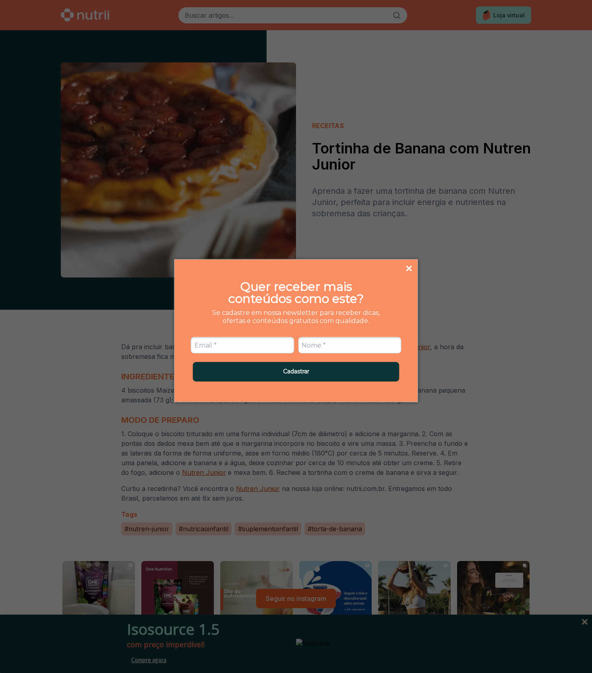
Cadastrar (296, 371)
